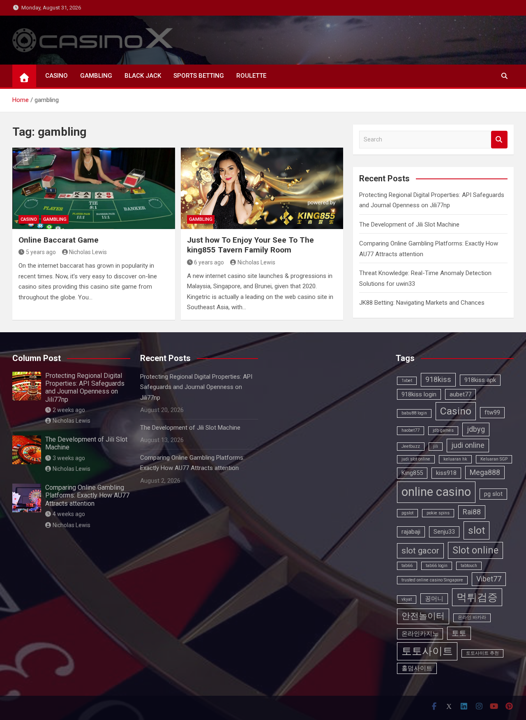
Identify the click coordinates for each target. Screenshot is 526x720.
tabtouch (469, 565)
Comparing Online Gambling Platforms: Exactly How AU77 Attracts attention (87, 495)
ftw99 (492, 412)
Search (499, 139)
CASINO (56, 75)
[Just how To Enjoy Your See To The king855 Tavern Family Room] (262, 188)
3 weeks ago (69, 458)
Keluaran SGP (494, 459)
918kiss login (418, 394)
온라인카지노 (419, 633)
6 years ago (209, 262)
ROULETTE (251, 75)
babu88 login (414, 413)
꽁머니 (434, 598)
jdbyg (476, 429)
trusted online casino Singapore (432, 580)
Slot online (475, 550)
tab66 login (437, 565)
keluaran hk (455, 459)
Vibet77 (488, 578)
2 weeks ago (69, 410)
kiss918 (446, 473)
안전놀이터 (423, 616)
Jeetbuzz (410, 446)
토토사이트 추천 (482, 653)
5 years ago (41, 252)
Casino (455, 411)
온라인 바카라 (472, 617)
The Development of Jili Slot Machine (409, 224)
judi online (467, 445)
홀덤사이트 (416, 668)
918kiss (438, 379)
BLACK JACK (143, 75)
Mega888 (485, 472)
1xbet (406, 380)
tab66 (407, 565)
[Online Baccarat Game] (93, 188)
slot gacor (420, 551)
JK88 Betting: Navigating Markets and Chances (421, 302)
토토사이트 (427, 651)
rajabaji (410, 531)
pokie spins (438, 513)
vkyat (406, 599)
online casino (436, 492)
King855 (412, 473)
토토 (459, 633)
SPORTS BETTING (198, 75)
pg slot (493, 494)
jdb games (443, 430)
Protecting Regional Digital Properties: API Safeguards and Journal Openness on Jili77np (85, 387)
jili (435, 446)
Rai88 (472, 511)
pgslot (407, 513)
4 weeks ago (69, 514)
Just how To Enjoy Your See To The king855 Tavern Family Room (250, 245)
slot (476, 530)
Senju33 (444, 531)
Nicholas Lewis (88, 252)
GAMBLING (96, 75)
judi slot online (415, 459)
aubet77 (460, 394)
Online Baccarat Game (58, 240)
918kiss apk (480, 380)
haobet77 (410, 430)
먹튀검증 (477, 597)
